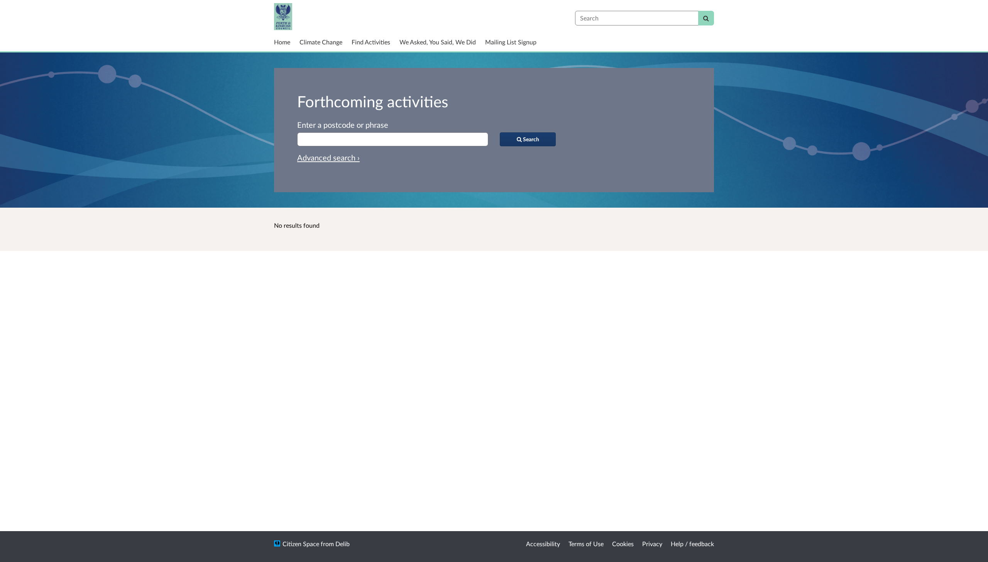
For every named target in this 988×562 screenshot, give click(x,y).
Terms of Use (586, 543)
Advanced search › (328, 157)
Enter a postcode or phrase (342, 124)
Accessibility (543, 543)
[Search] (706, 18)
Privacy (652, 543)
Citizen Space (301, 543)
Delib (342, 543)
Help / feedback (692, 543)
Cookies (623, 543)
